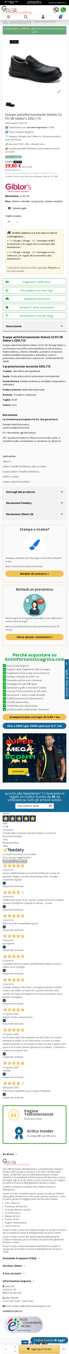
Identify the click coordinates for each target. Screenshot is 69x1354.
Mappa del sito (12, 1216)
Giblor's (7, 461)
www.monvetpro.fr (39, 1229)
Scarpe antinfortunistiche (16, 481)
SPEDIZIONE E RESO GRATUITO (34, 2)
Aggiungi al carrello (41, 1349)
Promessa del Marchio (16, 1206)
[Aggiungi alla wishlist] (64, 1349)
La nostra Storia (13, 1212)
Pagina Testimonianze (16, 1222)
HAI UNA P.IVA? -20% (12, 2)
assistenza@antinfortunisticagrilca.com (31, 1306)
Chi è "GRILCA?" (12, 1203)
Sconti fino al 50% (67, 682)
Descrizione (14, 326)
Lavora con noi (12, 1225)
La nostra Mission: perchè (18, 1209)
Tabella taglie (19, 208)
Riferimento (11, 123)
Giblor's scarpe (11, 476)
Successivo (21, 861)
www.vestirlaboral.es (40, 1246)
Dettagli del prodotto (20, 492)
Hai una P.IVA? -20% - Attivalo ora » (26, 144)
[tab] (34, 326)
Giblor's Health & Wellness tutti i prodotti (24, 466)
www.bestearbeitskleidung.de (44, 1236)
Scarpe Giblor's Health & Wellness (21, 471)
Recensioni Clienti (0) (19, 514)
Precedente (9, 861)
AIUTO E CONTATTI (57, 3)
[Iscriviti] (50, 806)
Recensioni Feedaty (18, 503)
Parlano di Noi (12, 1219)
